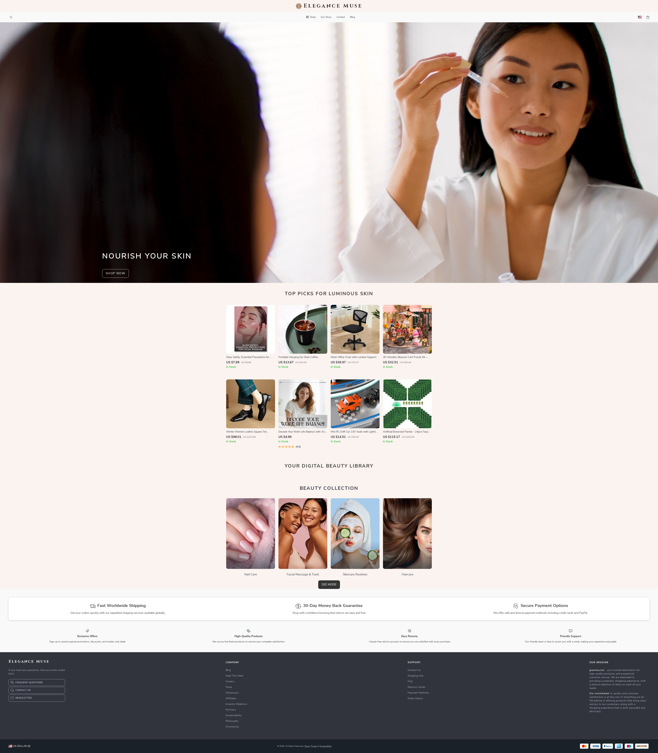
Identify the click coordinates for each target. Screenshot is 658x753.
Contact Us (414, 670)
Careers (230, 681)
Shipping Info (416, 676)
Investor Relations (236, 704)
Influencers (232, 693)
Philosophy (232, 721)
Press (229, 687)
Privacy (314, 746)
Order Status (415, 698)
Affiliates (231, 698)
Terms (307, 746)
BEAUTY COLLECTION (329, 488)
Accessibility (326, 746)
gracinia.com (596, 670)
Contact (341, 17)
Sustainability (234, 715)
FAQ (410, 681)
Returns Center (417, 687)
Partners (231, 710)
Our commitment (599, 693)
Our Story (326, 17)
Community (232, 727)
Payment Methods (418, 693)
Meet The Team (234, 676)
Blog (352, 17)
